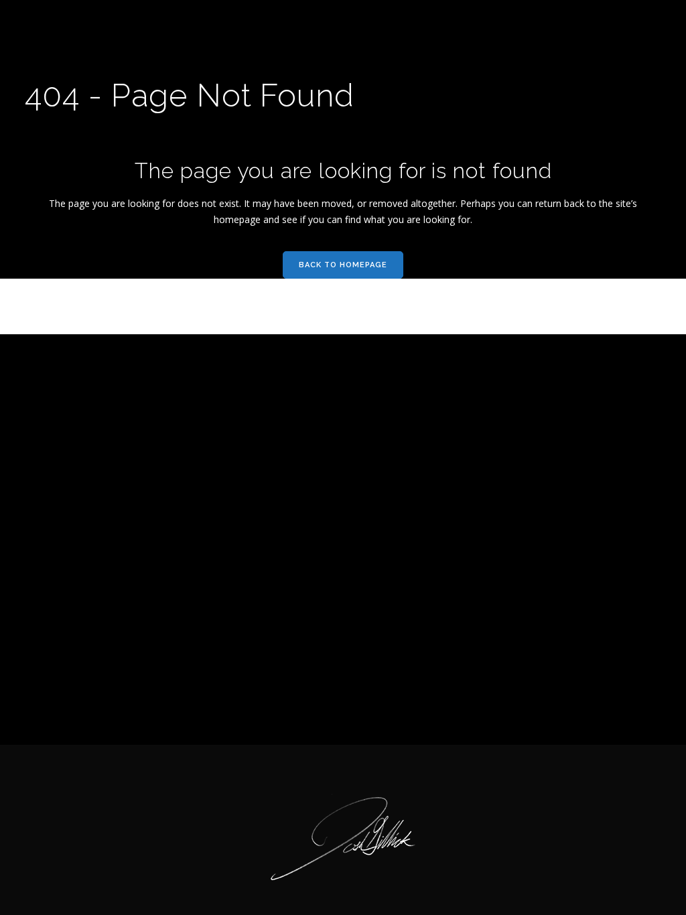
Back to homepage (343, 265)
